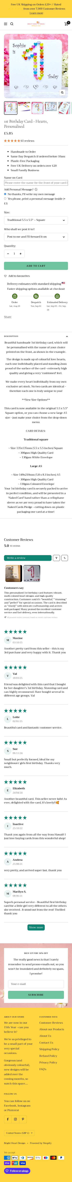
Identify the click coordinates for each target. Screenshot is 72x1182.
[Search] (11, 23)
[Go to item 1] (13, 573)
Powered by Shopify (41, 1143)
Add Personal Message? (18, 189)
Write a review (16, 558)
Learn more (36, 13)
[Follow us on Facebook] (8, 1119)
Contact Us (46, 1042)
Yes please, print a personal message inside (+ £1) (34, 201)
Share (7, 317)
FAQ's (42, 1069)
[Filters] (56, 558)
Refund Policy (48, 1056)
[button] (12, 140)
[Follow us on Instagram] (15, 1119)
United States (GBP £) (17, 1133)
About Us (45, 1036)
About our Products (51, 1029)
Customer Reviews (51, 1023)
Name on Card (13, 177)
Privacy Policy (48, 1062)
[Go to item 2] (31, 573)
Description (11, 336)
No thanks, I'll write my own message (31, 194)
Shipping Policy (49, 1049)
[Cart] (66, 24)
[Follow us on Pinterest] (23, 1119)
